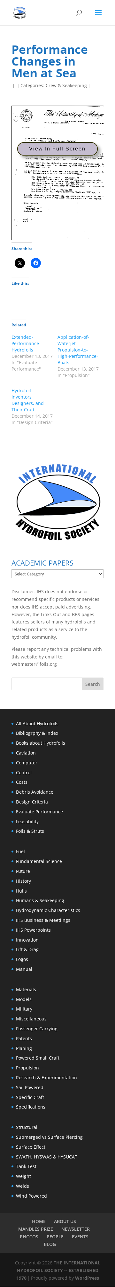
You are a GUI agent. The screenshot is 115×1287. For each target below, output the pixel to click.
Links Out (50, 614)
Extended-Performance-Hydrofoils (26, 343)
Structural (26, 1127)
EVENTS (80, 1237)
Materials (26, 989)
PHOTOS (29, 1237)
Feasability (27, 821)
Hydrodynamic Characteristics (48, 910)
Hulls (21, 891)
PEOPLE (55, 1237)
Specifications (30, 1107)
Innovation (27, 940)
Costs (21, 782)
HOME (39, 1221)
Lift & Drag (27, 949)
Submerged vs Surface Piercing (49, 1137)
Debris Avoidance (34, 792)
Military (24, 1009)
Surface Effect (30, 1147)
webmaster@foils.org (34, 664)
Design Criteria (32, 802)
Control (24, 772)
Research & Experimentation (46, 1078)
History (23, 881)
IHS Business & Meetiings (43, 920)
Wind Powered (31, 1196)
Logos (22, 959)
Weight (23, 1176)
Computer (26, 763)
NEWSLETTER (75, 1229)
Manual (24, 969)
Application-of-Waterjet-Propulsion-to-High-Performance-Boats (77, 349)
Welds (22, 1186)
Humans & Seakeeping (40, 900)
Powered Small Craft (37, 1058)
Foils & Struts (30, 831)
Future (23, 871)
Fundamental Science (39, 861)
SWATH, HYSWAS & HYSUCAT (46, 1157)
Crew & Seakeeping (66, 85)
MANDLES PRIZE (35, 1229)
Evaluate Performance (39, 812)
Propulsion (27, 1068)
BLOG (50, 1244)
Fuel (20, 851)
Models (24, 999)
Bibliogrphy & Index (37, 733)
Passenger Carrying (36, 1029)
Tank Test (26, 1166)
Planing (24, 1048)
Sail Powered (29, 1087)
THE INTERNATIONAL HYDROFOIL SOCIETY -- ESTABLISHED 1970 (58, 1270)
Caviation (26, 753)
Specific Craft (30, 1097)
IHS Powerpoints (33, 930)
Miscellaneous (31, 1019)
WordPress (87, 1278)
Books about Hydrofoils (40, 743)
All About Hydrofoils (37, 723)
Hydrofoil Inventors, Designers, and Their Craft (28, 400)
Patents (24, 1038)
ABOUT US (65, 1221)
